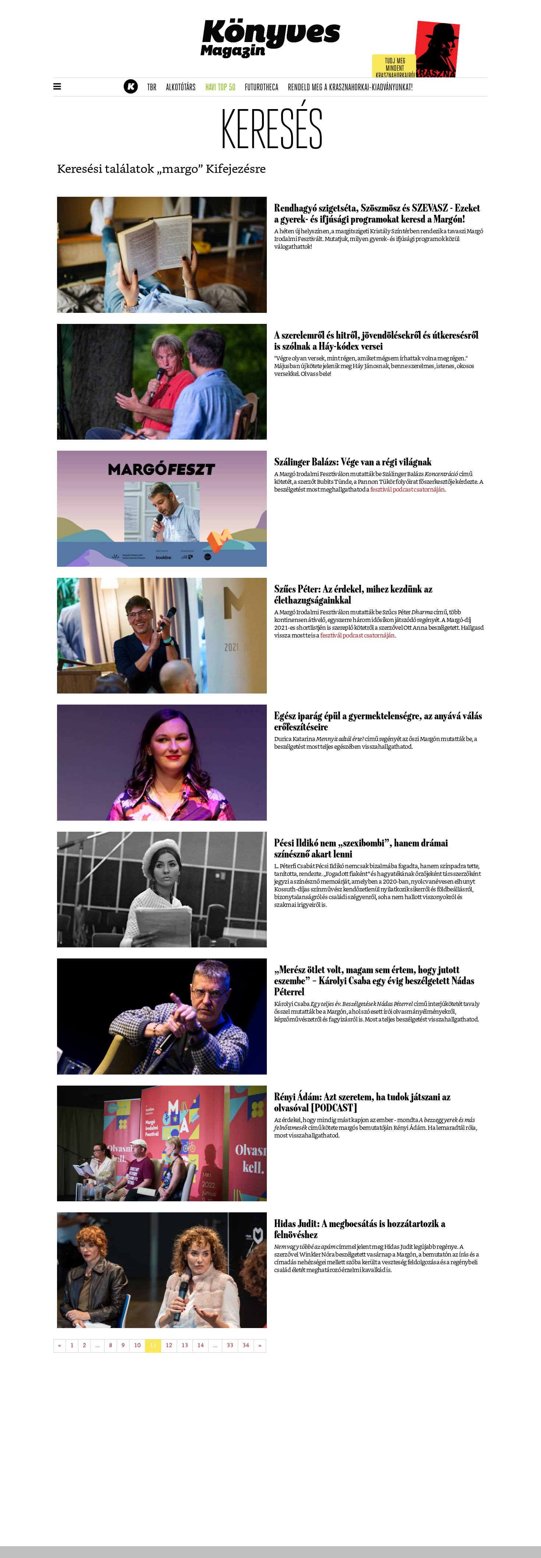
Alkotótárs (183, 88)
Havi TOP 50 (222, 88)
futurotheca (264, 88)
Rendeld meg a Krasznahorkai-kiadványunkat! (353, 88)
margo (180, 169)
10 (137, 1345)
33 (230, 1345)
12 (169, 1345)
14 (200, 1345)
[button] (57, 87)
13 (184, 1345)
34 (246, 1345)
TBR (154, 88)
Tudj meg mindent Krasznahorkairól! (396, 68)
